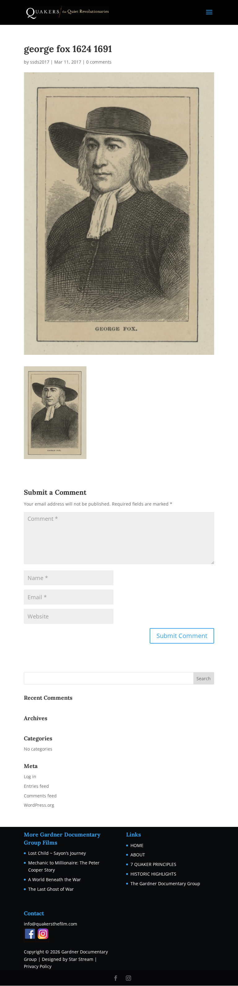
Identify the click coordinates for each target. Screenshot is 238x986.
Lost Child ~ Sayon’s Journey (57, 853)
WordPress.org (39, 805)
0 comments (99, 62)
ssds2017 (39, 62)
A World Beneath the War (54, 879)
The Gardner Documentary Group (165, 883)
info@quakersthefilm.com (50, 924)
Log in (30, 776)
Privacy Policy (37, 966)
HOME (136, 845)
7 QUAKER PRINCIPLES (153, 864)
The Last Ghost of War (51, 889)
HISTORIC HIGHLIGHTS (153, 874)
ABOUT (137, 855)
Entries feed (36, 786)
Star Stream (81, 959)
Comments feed (40, 796)
